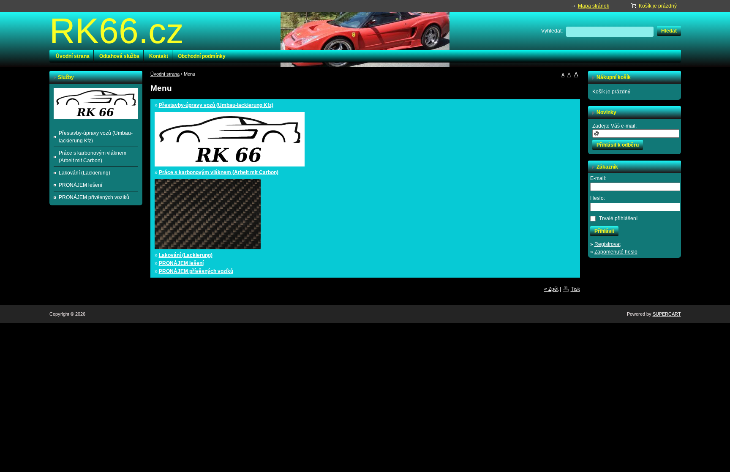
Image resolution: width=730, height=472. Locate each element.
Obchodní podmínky (202, 56)
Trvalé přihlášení (618, 218)
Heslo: (597, 198)
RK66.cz (116, 31)
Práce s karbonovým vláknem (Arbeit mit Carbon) (218, 172)
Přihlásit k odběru (618, 145)
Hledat (669, 31)
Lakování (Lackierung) (185, 255)
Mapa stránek (593, 6)
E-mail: (598, 178)
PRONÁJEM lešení (181, 263)
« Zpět (551, 289)
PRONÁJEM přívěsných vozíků (196, 271)
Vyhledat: (552, 31)
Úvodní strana (73, 56)
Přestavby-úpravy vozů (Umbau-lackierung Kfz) (216, 105)
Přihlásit (604, 231)
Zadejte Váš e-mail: (614, 126)
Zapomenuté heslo (615, 252)
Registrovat (607, 244)
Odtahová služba (119, 56)
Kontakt (158, 56)
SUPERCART (667, 313)
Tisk (575, 289)
